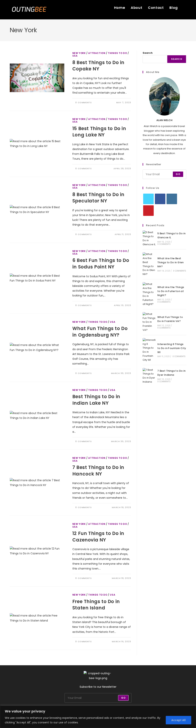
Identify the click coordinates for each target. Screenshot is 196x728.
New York (79, 53)
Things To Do (117, 53)
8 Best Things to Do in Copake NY (98, 65)
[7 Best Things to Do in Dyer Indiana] (149, 376)
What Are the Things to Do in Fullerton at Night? (170, 291)
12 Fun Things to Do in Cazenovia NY (98, 536)
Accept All (178, 720)
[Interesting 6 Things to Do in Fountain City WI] (149, 350)
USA (75, 55)
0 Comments (83, 102)
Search (148, 53)
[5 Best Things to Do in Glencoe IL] (149, 238)
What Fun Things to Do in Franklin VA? (170, 319)
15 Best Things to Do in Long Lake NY (99, 131)
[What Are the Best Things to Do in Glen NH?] (149, 264)
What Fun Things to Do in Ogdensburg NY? (100, 331)
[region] (98, 717)
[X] (148, 199)
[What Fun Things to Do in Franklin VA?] (149, 322)
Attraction (96, 53)
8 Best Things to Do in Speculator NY (98, 197)
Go (178, 174)
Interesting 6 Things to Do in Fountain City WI (171, 348)
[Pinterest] (148, 210)
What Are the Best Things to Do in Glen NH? (170, 262)
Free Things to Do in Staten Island (96, 604)
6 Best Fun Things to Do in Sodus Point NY (100, 263)
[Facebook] (160, 199)
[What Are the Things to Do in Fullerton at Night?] (149, 294)
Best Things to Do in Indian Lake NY (96, 399)
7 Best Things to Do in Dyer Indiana (171, 373)
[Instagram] (172, 199)
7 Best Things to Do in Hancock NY (98, 470)
